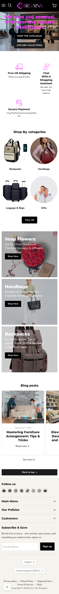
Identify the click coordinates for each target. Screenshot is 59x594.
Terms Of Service (25, 584)
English (27, 562)
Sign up (47, 546)
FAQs (39, 584)
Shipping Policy (44, 581)
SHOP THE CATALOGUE (29, 36)
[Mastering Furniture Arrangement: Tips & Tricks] (23, 407)
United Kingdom (28, 570)
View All (29, 220)
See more (28, 459)
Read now (22, 446)
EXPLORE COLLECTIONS (29, 45)
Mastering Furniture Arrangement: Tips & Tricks (23, 436)
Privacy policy (10, 581)
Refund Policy (27, 581)
